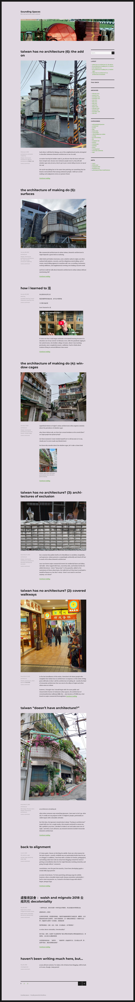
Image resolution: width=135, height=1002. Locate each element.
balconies (29, 431)
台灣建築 (29, 161)
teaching (23, 296)
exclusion (23, 564)
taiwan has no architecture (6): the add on (102, 64)
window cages (28, 433)
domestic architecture (26, 562)
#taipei (22, 158)
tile (21, 260)
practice (25, 855)
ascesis (94, 127)
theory (32, 911)
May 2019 (94, 103)
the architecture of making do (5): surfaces (103, 66)
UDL (33, 300)
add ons (29, 159)
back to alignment (36, 847)
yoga (28, 855)
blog (93, 129)
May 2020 (94, 101)
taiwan (22, 433)
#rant (32, 808)
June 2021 (94, 100)
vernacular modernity (26, 261)
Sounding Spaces (30, 11)
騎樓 (29, 682)
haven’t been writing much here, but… (52, 959)
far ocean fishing (96, 137)
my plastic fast (95, 141)
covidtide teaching (25, 298)
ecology (94, 136)
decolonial (23, 915)
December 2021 (96, 97)
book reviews (24, 913)
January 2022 (95, 95)
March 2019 (95, 106)
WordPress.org (96, 168)
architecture (24, 154)
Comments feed (96, 166)
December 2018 (96, 111)
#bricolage (23, 808)
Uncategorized (24, 967)
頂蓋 (33, 161)
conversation (95, 132)
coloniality (30, 913)
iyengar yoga (24, 857)
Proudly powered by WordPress (38, 995)
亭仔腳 (26, 682)
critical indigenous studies (98, 134)
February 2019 (95, 108)
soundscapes (95, 144)
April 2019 (94, 105)
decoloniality (29, 915)
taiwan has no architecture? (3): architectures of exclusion (51, 494)
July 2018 (94, 113)
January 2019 (95, 110)
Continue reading (44, 178)
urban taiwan (26, 260)
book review (24, 909)
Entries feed (95, 165)
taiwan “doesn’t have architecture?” (50, 708)
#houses (29, 808)
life (21, 855)
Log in (93, 163)
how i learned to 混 (36, 288)
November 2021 (96, 98)
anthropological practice (98, 124)
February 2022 (95, 93)
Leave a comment (25, 163)
